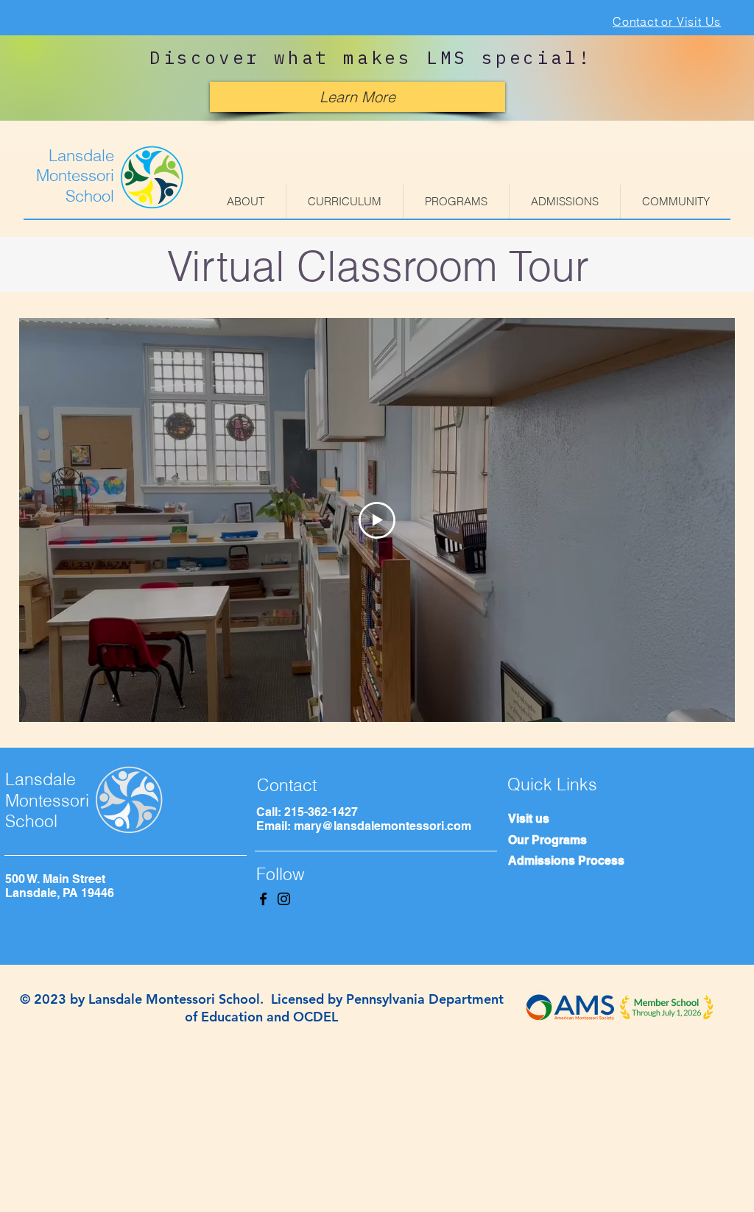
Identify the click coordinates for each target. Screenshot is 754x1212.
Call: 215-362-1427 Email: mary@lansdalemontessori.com (363, 819)
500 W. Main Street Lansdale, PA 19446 (59, 886)
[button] (245, 202)
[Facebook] (263, 898)
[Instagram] (283, 898)
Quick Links (552, 784)
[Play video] (377, 520)
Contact (287, 784)
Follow (280, 874)
